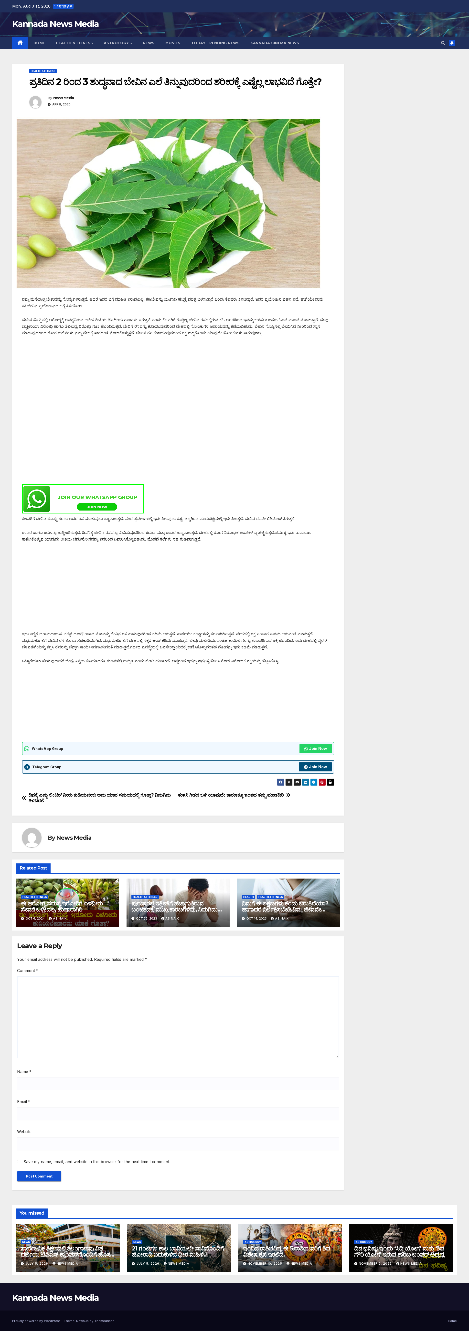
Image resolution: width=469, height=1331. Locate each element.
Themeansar (104, 1321)
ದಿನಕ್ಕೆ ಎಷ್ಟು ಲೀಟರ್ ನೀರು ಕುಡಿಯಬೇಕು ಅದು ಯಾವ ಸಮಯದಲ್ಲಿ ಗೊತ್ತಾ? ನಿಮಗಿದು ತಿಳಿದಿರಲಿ (100, 797)
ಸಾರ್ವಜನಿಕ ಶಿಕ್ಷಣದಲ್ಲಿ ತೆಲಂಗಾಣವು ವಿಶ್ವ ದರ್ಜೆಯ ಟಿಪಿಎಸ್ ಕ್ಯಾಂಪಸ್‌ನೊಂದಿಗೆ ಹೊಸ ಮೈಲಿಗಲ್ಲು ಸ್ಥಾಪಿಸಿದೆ (65, 1254)
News (149, 43)
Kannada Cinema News (274, 43)
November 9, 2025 (376, 1263)
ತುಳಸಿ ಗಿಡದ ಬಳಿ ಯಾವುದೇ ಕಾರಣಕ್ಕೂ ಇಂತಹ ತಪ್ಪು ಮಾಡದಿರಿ (231, 795)
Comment (27, 970)
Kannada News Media (55, 24)
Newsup (82, 1321)
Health (248, 896)
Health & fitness (74, 43)
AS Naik (60, 918)
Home (39, 43)
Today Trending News (215, 43)
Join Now (318, 748)
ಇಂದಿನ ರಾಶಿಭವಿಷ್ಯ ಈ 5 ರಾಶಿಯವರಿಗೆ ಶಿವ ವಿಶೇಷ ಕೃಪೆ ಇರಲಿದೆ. (286, 1251)
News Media (63, 98)
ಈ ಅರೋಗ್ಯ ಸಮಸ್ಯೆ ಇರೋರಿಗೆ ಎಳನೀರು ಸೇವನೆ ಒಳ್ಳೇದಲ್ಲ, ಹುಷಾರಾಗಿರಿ (62, 906)
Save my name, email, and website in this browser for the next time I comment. (96, 1161)
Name (24, 1071)
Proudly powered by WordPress (37, 1321)
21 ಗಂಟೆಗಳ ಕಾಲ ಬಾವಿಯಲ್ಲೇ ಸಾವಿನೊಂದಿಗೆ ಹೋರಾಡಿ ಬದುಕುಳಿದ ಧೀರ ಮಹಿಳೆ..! (178, 1251)
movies (173, 43)
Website (24, 1131)
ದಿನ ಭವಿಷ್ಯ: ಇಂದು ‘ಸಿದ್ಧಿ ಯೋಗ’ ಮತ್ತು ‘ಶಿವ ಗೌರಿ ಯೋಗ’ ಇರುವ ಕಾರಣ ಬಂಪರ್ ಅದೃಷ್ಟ (399, 1251)
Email (23, 1101)
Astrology (117, 43)
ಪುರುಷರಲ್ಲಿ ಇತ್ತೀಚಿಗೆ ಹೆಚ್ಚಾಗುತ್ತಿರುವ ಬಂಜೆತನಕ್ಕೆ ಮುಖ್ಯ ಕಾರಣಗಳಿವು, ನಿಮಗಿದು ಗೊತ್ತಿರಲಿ (174, 909)
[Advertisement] (168, 378)
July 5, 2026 (37, 1263)
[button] (443, 43)
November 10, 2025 (265, 1263)
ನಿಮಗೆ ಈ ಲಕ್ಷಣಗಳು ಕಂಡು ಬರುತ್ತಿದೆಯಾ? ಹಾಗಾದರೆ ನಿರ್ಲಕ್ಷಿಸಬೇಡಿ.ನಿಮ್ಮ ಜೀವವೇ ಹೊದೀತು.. (285, 909)
